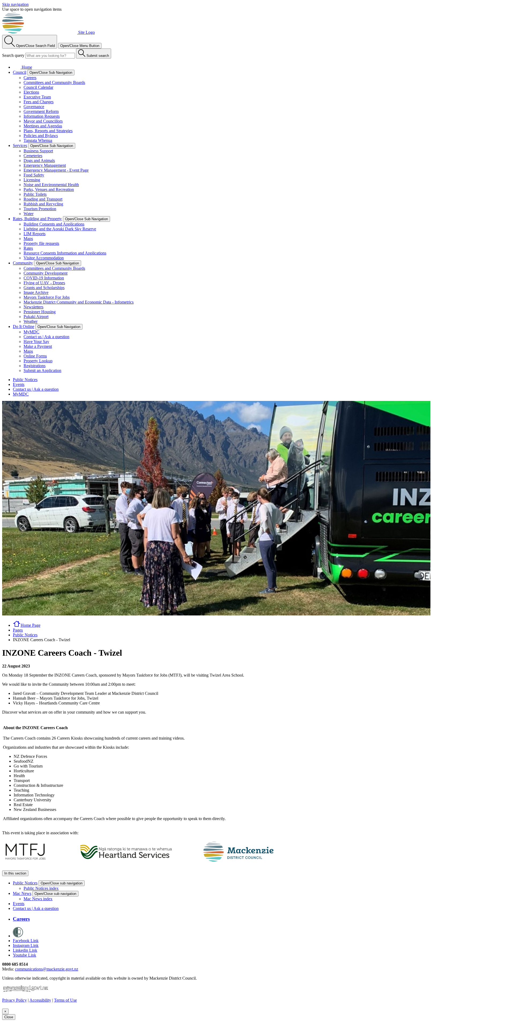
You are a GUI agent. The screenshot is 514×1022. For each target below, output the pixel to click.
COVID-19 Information (44, 278)
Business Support (38, 151)
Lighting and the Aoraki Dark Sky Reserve (60, 229)
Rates (28, 248)
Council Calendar (38, 87)
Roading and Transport (43, 199)
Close (8, 1017)
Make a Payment (38, 346)
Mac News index (38, 898)
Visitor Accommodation (44, 258)
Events (18, 384)
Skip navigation (15, 4)
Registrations (35, 365)
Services (20, 145)
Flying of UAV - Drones (44, 283)
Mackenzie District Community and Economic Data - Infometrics (79, 302)
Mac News (22, 893)
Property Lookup (38, 361)
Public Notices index (41, 888)
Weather (30, 321)
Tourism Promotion (40, 208)
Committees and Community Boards (54, 82)
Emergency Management (45, 165)
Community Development (45, 273)
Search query (13, 55)
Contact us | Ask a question (46, 336)
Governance (34, 106)
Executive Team (37, 97)
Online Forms (35, 356)
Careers (30, 77)
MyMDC (31, 332)
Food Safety (34, 175)
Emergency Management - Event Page (56, 170)
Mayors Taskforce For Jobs (47, 297)
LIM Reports (35, 233)
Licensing (32, 180)
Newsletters (33, 307)
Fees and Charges (39, 101)
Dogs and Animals (39, 160)
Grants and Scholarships (44, 287)
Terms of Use (65, 1000)
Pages (18, 630)
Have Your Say (36, 341)
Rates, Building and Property (37, 218)
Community (23, 263)
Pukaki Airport (36, 316)
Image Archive (36, 292)
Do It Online (23, 326)
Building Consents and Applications (54, 224)
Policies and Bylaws (41, 135)
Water (28, 213)
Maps (28, 238)
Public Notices (25, 379)
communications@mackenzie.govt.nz (46, 969)
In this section (15, 873)
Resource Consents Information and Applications (65, 253)
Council (19, 72)
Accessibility (40, 1000)
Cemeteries (33, 155)
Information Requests (42, 116)
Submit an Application (42, 370)
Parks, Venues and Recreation (49, 189)
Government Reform (41, 111)
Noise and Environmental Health (51, 184)
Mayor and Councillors (43, 121)
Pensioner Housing (40, 311)
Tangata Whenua (38, 140)
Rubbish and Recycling (43, 204)
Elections (31, 92)
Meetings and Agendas (43, 126)
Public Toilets (35, 194)
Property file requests (41, 243)
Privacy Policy (14, 1000)
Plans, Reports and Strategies (48, 130)
